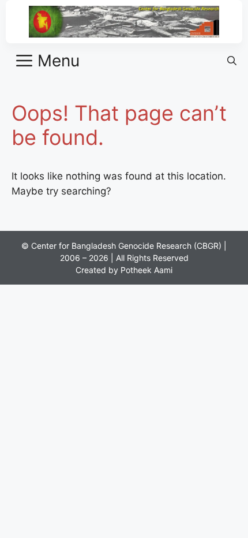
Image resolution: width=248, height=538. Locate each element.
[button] (232, 60)
